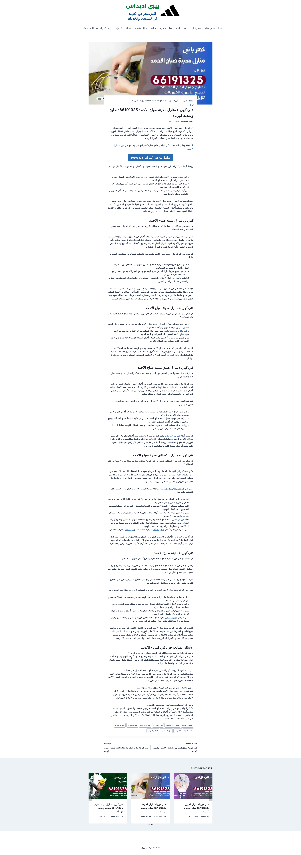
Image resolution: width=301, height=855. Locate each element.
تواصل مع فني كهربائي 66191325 (150, 157)
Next (210, 798)
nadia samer (186, 121)
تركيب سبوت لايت (172, 725)
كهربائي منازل (171, 617)
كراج (110, 28)
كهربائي (181, 519)
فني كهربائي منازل (172, 436)
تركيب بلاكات (183, 331)
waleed (203, 816)
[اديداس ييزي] (150, 12)
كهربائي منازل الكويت (174, 489)
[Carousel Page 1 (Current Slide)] (151, 824)
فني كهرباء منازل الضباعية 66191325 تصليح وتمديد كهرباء (126, 747)
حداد (170, 28)
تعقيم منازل (196, 28)
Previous (90, 798)
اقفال (219, 28)
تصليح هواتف (209, 28)
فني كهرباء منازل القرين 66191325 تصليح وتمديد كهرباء (196, 808)
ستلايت (153, 28)
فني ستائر (129, 529)
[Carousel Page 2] (149, 824)
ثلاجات (177, 28)
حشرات (162, 28)
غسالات (128, 28)
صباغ (145, 28)
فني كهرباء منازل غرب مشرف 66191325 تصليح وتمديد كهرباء (108, 808)
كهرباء (103, 28)
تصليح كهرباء (132, 725)
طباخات (137, 28)
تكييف (185, 28)
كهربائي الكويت (177, 471)
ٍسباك (85, 28)
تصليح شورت (145, 725)
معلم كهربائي (153, 730)
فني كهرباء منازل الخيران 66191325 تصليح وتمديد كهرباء (175, 747)
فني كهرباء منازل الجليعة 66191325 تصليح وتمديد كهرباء (153, 808)
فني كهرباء (188, 730)
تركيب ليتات (170, 331)
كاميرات (118, 28)
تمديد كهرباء (119, 725)
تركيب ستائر (158, 529)
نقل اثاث (94, 28)
